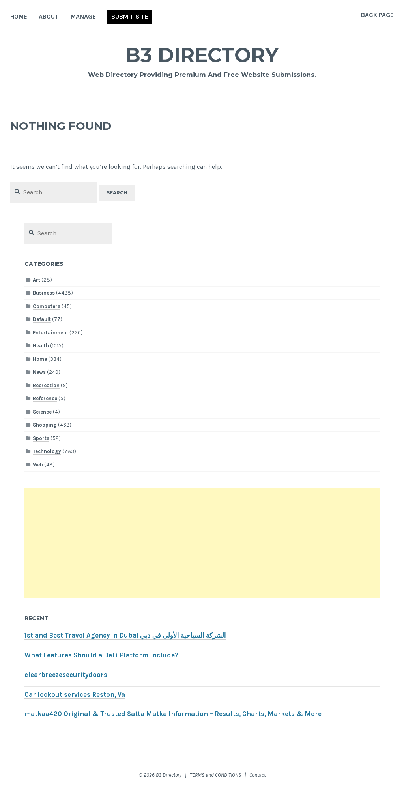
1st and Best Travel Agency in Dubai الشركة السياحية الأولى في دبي (125, 635)
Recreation (46, 385)
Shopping (45, 425)
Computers (46, 306)
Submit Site (129, 16)
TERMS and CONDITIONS (215, 775)
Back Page (377, 15)
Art (36, 280)
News (39, 372)
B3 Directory (202, 55)
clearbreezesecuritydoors (65, 675)
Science (42, 412)
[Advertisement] (202, 543)
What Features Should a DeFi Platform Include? (101, 655)
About (49, 16)
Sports (41, 438)
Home (18, 16)
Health (41, 346)
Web (38, 465)
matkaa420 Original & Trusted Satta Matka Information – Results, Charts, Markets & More (173, 714)
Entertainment (50, 333)
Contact (257, 775)
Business (44, 293)
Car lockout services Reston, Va (74, 694)
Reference (45, 398)
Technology (47, 451)
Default (42, 319)
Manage (83, 16)
